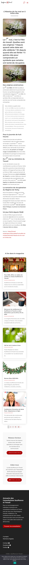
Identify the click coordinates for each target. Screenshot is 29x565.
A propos (6, 536)
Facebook (6, 545)
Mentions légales (8, 539)
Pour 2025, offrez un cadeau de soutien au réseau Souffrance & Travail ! (13, 276)
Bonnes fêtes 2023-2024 (11, 378)
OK (15, 562)
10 (15, 427)
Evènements (14, 15)
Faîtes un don (15, 480)
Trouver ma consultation (12, 526)
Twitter (5, 547)
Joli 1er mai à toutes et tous (12, 345)
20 (18, 427)
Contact (5, 543)
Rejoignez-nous (15, 452)
